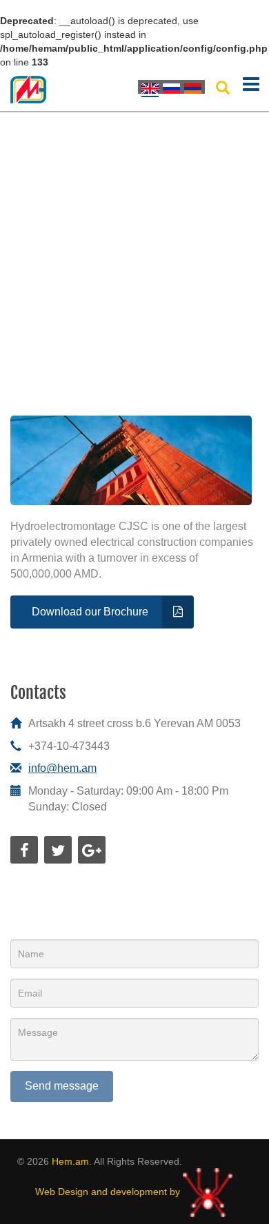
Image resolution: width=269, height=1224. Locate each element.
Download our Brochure (90, 612)
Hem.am (70, 1161)
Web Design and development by (109, 1191)
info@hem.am (62, 768)
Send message (62, 1086)
